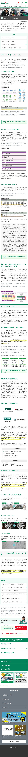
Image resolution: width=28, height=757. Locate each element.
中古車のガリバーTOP (4, 686)
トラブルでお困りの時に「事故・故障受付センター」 (13, 601)
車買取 (15, 6)
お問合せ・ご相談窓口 (14, 741)
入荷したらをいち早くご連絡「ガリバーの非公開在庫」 (13, 584)
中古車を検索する (7, 628)
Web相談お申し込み (21, 628)
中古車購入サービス (13, 686)
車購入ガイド (21, 6)
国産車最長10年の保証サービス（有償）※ (10, 590)
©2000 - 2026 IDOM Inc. (14, 747)
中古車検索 (4, 6)
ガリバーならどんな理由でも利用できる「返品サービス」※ (14, 594)
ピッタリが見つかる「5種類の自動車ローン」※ (12, 598)
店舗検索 (10, 6)
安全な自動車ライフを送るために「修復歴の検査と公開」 (14, 587)
